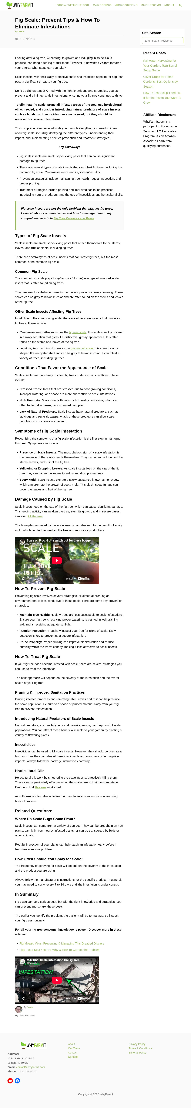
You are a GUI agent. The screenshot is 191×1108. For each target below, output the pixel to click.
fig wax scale (77, 332)
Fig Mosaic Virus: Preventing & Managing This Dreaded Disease (62, 943)
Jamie (21, 32)
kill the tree (35, 516)
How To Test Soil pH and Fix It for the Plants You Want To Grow (162, 97)
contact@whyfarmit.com (30, 1067)
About (71, 1044)
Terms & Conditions (140, 1048)
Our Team (74, 1048)
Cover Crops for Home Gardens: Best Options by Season (160, 81)
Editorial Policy (137, 1052)
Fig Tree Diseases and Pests (74, 218)
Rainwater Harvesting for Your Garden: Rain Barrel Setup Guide (160, 65)
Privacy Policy (137, 1044)
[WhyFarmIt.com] (29, 5)
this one (40, 787)
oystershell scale (82, 348)
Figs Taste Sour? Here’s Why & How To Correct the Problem (60, 949)
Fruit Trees (30, 39)
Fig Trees (19, 39)
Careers (73, 1056)
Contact (72, 1052)
